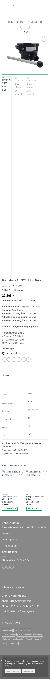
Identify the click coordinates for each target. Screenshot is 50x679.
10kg (16, 630)
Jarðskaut (6, 639)
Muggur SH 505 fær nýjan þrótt (16, 601)
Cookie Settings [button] (13, 671)
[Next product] (22, 27)
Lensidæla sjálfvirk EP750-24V (9, 498)
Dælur (20, 22)
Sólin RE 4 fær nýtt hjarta (14, 596)
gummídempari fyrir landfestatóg (29, 635)
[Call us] (12, 567)
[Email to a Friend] (19, 359)
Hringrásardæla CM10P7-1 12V (37, 498)
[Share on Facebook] (9, 359)
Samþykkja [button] (28, 671)
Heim (10, 22)
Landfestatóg (18, 639)
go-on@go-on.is (9, 540)
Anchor (30, 630)
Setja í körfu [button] (10, 508)
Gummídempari (9, 635)
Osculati (38, 639)
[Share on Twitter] (14, 359)
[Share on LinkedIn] (28, 359)
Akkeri (23, 630)
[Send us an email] (8, 567)
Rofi (4, 643)
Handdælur (34, 22)
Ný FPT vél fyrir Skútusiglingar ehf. (18, 611)
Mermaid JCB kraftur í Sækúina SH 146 (20, 606)
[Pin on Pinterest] (23, 359)
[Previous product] (28, 27)
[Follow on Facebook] (4, 567)
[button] (3, 6)
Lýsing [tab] (5, 375)
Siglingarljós (13, 643)
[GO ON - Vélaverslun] (25, 7)
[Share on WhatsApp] (4, 359)
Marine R (28, 639)
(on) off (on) (7, 630)
